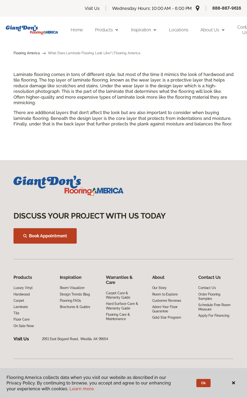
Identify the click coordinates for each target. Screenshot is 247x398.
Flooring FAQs (70, 300)
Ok (203, 383)
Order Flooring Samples (209, 296)
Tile (16, 313)
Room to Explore (165, 294)
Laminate (21, 307)
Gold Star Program (166, 317)
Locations (178, 29)
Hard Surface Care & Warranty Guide (122, 306)
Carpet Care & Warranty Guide (118, 295)
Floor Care (22, 319)
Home (77, 29)
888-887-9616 (226, 8)
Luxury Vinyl (23, 288)
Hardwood (22, 294)
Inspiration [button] (141, 29)
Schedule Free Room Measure (214, 307)
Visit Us (92, 8)
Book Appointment (48, 235)
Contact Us (207, 288)
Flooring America (27, 53)
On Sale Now (24, 326)
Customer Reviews (166, 300)
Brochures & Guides (75, 307)
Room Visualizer (72, 288)
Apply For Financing (213, 315)
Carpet (19, 300)
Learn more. (82, 388)
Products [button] (104, 29)
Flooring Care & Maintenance (118, 317)
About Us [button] (209, 29)
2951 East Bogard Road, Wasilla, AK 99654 (75, 339)
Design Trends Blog (75, 294)
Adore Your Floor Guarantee (165, 309)
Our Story (159, 288)
